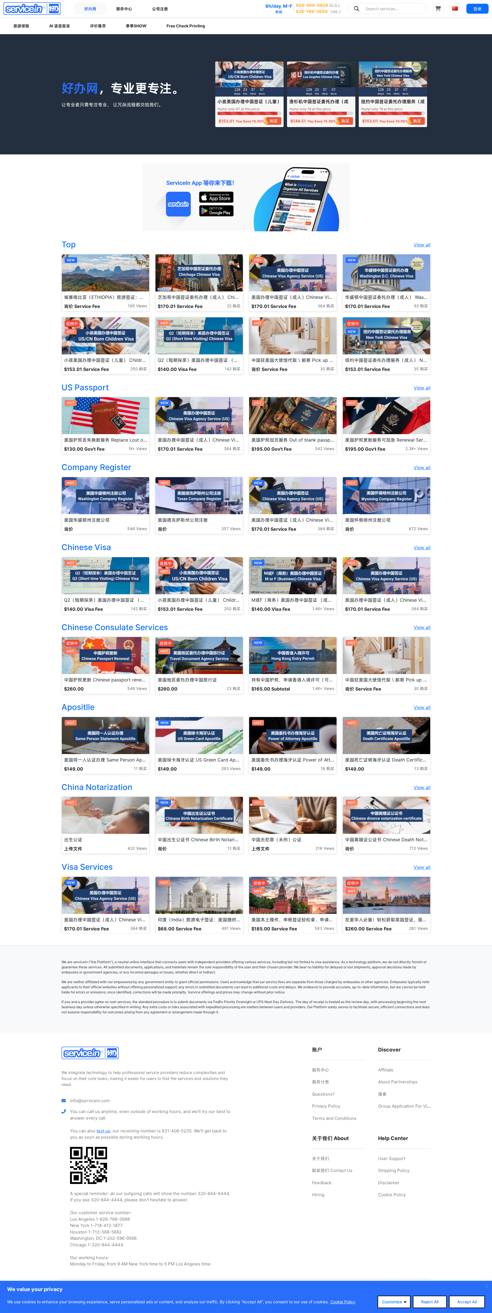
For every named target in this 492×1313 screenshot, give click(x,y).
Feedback (321, 1182)
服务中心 (124, 8)
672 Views (418, 528)
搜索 (382, 1094)
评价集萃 (98, 25)
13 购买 (421, 768)
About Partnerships (397, 1082)
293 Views (231, 768)
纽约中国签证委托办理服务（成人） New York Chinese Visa (393, 104)
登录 (477, 8)
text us (103, 1131)
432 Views (137, 848)
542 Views (324, 448)
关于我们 (320, 1158)
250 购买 (138, 368)
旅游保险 (21, 25)
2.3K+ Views (416, 448)
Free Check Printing (186, 25)
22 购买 (234, 305)
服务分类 (320, 1082)
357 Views (231, 528)
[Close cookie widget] (486, 1286)
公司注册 (160, 8)
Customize (392, 1301)
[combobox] (387, 8)
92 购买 (421, 305)
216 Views (324, 848)
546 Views (137, 528)
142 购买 (233, 368)
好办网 (90, 8)
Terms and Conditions (334, 1118)
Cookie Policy (342, 1301)
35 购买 (421, 368)
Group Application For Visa (405, 1106)
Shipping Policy (393, 1170)
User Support (391, 1158)
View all (422, 245)
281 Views (418, 928)
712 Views (418, 848)
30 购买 (327, 368)
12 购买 (234, 848)
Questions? (323, 1094)
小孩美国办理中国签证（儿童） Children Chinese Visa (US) (249, 104)
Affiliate (385, 1070)
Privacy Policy (326, 1106)
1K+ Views (137, 448)
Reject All (429, 1301)
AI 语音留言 (59, 25)
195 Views (137, 305)
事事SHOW (136, 25)
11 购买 (140, 768)
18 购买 (327, 768)
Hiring (318, 1194)
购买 (274, 121)
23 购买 (234, 688)
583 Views (324, 928)
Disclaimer (388, 1182)
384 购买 (325, 305)
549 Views (137, 688)
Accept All (467, 1301)
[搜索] (356, 9)
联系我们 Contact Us (332, 1170)
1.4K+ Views (323, 608)
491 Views (231, 928)
